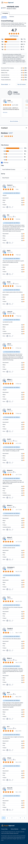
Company (5, 13)
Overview (4, 16)
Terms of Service (14, 829)
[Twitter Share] (10, 207)
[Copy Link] (12, 207)
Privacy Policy (4, 829)
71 (20, 818)
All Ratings (5, 162)
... (16, 818)
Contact (4, 128)
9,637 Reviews (14, 36)
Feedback (23, 829)
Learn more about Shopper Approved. (10, 833)
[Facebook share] (7, 207)
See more (5, 112)
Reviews (12, 16)
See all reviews (21, 84)
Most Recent (5, 178)
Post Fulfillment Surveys (8, 169)
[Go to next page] (24, 817)
